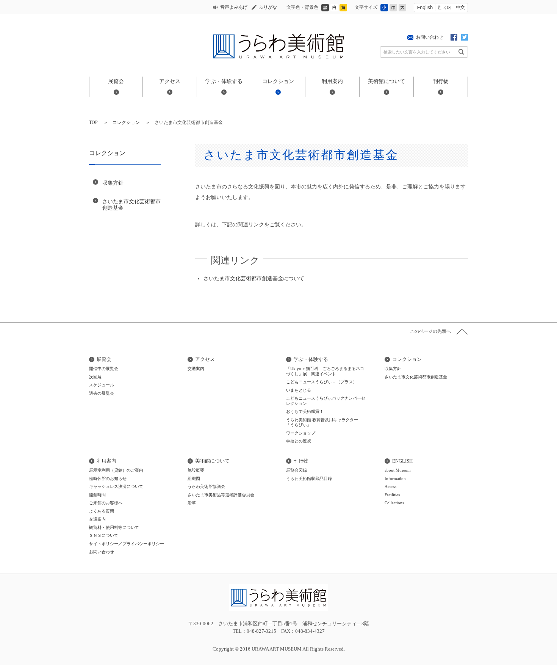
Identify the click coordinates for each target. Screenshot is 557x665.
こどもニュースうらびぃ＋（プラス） (321, 382)
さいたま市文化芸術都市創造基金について (253, 278)
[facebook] (454, 39)
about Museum (398, 470)
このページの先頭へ (430, 331)
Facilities (392, 494)
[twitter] (464, 39)
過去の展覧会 (101, 393)
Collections (394, 502)
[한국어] (444, 7)
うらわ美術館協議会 (206, 486)
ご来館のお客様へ (105, 502)
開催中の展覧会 (103, 368)
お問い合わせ (429, 37)
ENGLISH (402, 461)
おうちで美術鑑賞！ (305, 411)
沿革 (192, 502)
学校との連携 (298, 441)
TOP (93, 122)
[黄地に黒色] (343, 10)
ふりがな (268, 7)
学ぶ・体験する (224, 81)
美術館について (386, 81)
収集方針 (113, 183)
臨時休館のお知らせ (108, 478)
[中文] (460, 7)
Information (395, 478)
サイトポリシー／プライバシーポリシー (126, 543)
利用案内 (332, 81)
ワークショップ (300, 433)
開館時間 (97, 494)
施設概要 (196, 470)
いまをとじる (298, 390)
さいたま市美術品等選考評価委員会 (221, 494)
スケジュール (101, 385)
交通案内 (196, 368)
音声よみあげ (233, 7)
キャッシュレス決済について (116, 486)
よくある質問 (101, 511)
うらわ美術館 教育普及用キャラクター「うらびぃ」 (322, 422)
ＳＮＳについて (103, 535)
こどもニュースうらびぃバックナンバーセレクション (325, 401)
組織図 (194, 478)
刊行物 (441, 81)
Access (390, 486)
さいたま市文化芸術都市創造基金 (131, 204)
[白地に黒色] (334, 10)
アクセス (169, 81)
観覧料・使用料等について (114, 527)
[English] (424, 7)
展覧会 (116, 81)
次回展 (95, 377)
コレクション (278, 81)
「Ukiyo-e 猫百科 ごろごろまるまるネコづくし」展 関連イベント (325, 371)
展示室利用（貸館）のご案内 (116, 470)
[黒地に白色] (325, 10)
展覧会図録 (296, 470)
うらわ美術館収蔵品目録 (309, 478)
